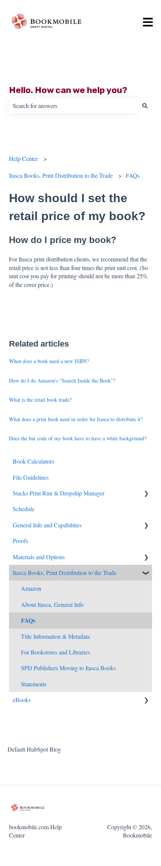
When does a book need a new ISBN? (49, 361)
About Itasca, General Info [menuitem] (52, 604)
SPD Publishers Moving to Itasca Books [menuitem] (68, 668)
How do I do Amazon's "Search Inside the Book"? (62, 380)
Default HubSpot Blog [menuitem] (34, 749)
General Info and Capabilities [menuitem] (47, 525)
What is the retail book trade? (40, 399)
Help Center (23, 158)
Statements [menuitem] (33, 684)
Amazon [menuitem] (31, 588)
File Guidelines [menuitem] (31, 477)
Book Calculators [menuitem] (33, 461)
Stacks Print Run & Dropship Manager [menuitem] (58, 493)
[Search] (145, 106)
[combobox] (73, 106)
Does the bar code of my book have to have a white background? (77, 438)
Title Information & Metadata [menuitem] (55, 636)
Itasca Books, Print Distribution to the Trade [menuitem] (64, 572)
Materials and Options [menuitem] (39, 557)
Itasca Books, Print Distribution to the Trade (61, 175)
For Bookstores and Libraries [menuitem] (55, 652)
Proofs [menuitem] (20, 541)
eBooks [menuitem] (22, 700)
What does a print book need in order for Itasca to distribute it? (76, 419)
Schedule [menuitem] (23, 509)
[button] (146, 493)
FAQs (133, 175)
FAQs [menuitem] (28, 620)
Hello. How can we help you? (68, 90)
